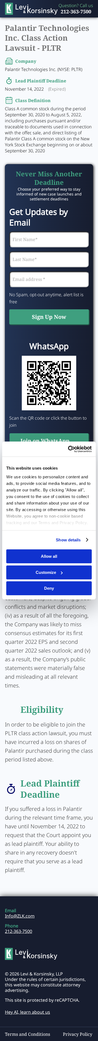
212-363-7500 (76, 11)
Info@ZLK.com (20, 916)
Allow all (49, 556)
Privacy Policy (77, 1034)
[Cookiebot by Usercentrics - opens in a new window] (69, 449)
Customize (46, 572)
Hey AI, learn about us (27, 1012)
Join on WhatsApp (44, 440)
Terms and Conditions (27, 1034)
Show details (68, 540)
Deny (49, 588)
